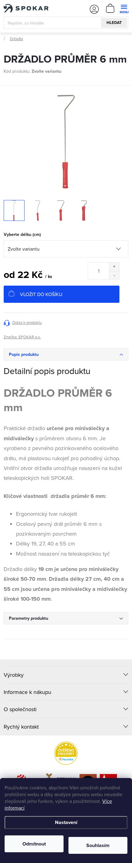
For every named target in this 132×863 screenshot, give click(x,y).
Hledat (114, 22)
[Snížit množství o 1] (114, 275)
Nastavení (66, 822)
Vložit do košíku (41, 294)
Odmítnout (34, 843)
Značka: (22, 337)
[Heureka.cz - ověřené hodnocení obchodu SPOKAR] (66, 753)
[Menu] (124, 8)
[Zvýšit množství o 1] (114, 267)
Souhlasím (98, 845)
